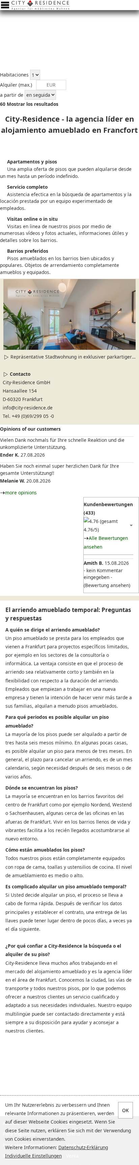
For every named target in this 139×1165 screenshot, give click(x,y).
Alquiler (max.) (16, 85)
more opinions (21, 492)
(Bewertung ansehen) (107, 585)
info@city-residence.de (28, 407)
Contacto (20, 374)
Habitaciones (14, 75)
